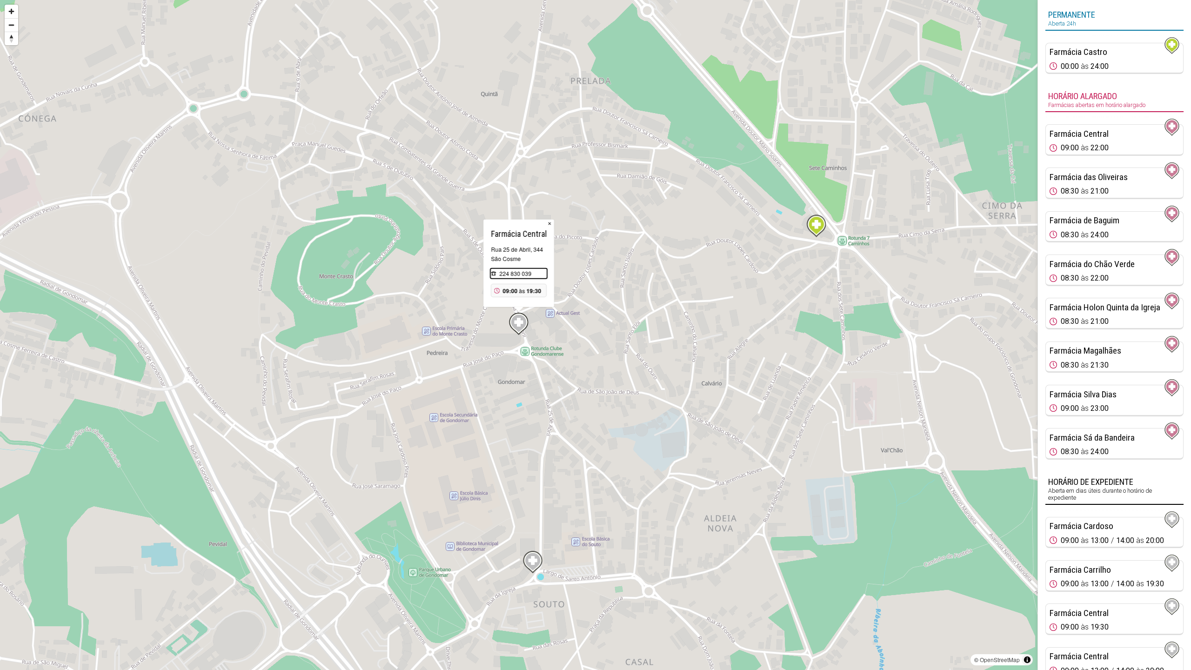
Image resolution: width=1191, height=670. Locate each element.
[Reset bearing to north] (11, 38)
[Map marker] (816, 226)
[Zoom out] (11, 25)
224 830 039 (515, 273)
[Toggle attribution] (1027, 659)
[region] (518, 335)
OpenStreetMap (1000, 659)
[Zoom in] (11, 11)
